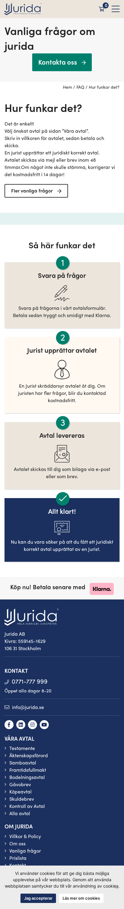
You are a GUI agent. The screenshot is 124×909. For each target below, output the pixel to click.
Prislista (17, 857)
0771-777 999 (30, 681)
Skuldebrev (21, 798)
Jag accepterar (38, 898)
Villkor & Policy (25, 836)
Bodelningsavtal (27, 777)
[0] (101, 8)
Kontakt (17, 865)
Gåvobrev (20, 784)
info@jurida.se (28, 707)
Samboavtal (22, 762)
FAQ (80, 87)
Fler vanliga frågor (32, 190)
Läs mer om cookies (81, 898)
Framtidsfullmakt (27, 769)
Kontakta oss (57, 62)
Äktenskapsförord (28, 755)
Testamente (22, 748)
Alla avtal (19, 813)
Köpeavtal (20, 791)
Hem (67, 87)
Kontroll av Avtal (27, 806)
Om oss (17, 843)
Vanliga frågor (25, 850)
